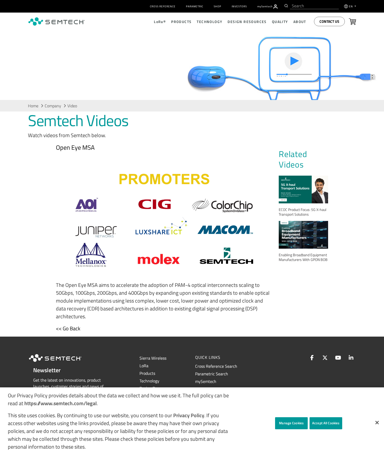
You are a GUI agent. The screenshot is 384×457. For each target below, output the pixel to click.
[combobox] (314, 6)
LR (143, 366)
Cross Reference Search (216, 366)
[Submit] (286, 6)
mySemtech (205, 381)
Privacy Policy (188, 415)
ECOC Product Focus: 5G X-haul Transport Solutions (302, 212)
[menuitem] (275, 6)
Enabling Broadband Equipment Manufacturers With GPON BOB (303, 257)
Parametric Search (211, 374)
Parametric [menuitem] (194, 6)
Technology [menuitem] (209, 21)
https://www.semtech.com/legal (60, 403)
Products (147, 373)
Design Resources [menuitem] (247, 21)
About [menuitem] (299, 21)
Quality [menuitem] (280, 21)
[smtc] (56, 21)
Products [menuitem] (181, 21)
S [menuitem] (264, 6)
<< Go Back (68, 328)
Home (33, 106)
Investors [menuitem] (239, 6)
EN (351, 6)
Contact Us (329, 21)
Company (53, 106)
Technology (149, 381)
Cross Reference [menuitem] (163, 6)
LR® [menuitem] (160, 21)
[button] (377, 422)
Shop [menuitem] (217, 6)
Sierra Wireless (152, 358)
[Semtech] (60, 362)
